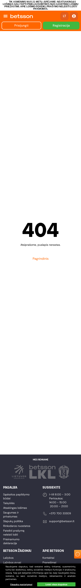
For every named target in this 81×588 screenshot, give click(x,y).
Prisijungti (21, 25)
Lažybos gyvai (12, 562)
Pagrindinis (41, 259)
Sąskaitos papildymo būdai (16, 496)
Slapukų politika (13, 521)
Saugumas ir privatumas (11, 514)
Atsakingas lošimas (15, 508)
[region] (40, 575)
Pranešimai (49, 562)
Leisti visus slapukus (56, 584)
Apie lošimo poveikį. (33, 6)
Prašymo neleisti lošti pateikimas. (55, 7)
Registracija (61, 25)
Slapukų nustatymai (21, 584)
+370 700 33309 (60, 513)
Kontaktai (48, 557)
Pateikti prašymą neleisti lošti (13, 532)
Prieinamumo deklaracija (11, 541)
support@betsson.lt (61, 521)
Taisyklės (9, 503)
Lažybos (8, 557)
